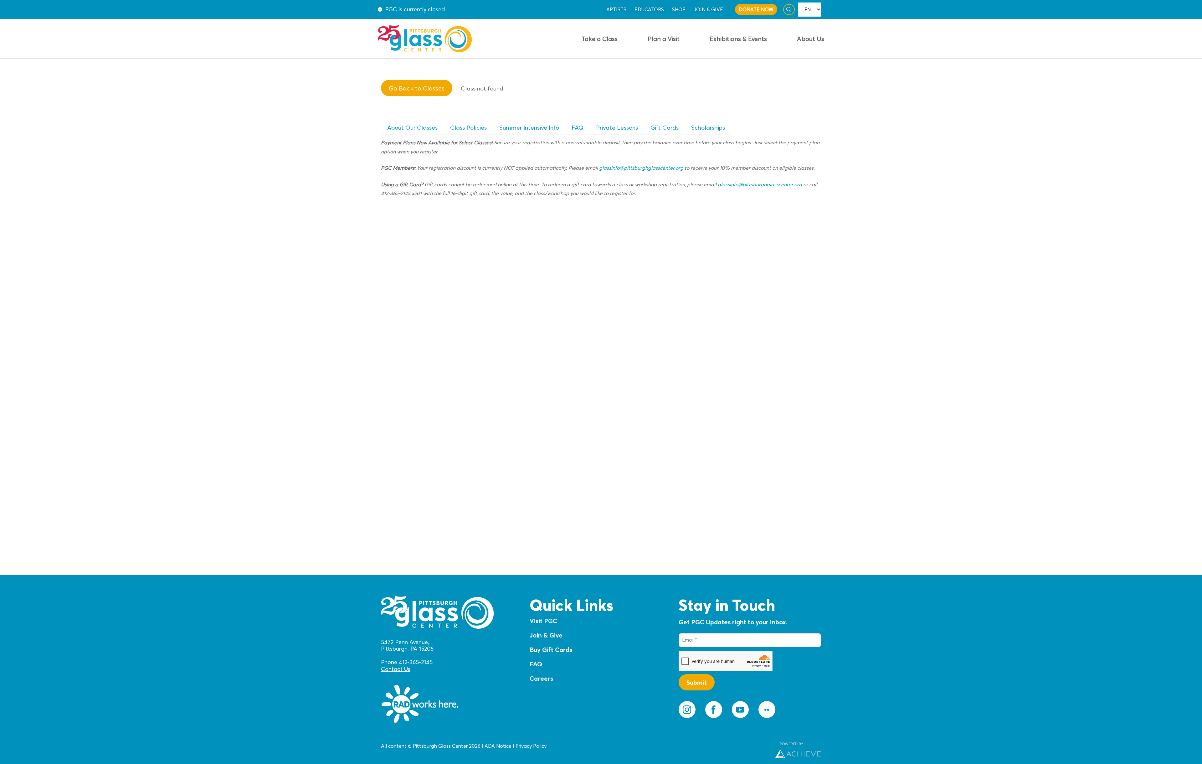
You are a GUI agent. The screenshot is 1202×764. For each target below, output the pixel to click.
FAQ (577, 127)
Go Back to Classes (416, 88)
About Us (810, 39)
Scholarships (708, 127)
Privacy (524, 746)
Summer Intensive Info (529, 127)
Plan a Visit (664, 39)
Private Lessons (617, 127)
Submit (696, 682)
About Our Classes (412, 127)
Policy (539, 746)
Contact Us (395, 669)
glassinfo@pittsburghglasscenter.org (641, 168)
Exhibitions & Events (738, 39)
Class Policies (468, 127)
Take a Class (600, 39)
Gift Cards (664, 127)
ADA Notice (498, 746)
